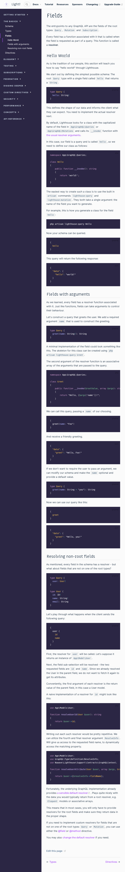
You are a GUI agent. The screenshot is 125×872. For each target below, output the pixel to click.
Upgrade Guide (113, 4)
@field (61, 830)
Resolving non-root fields (20, 48)
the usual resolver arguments (63, 135)
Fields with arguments (18, 44)
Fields (8, 35)
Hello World (13, 40)
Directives (10, 52)
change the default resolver (79, 837)
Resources (62, 4)
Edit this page (54, 850)
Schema (9, 26)
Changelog (93, 4)
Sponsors (77, 4)
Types (8, 31)
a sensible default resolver (74, 792)
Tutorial (49, 4)
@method (75, 830)
